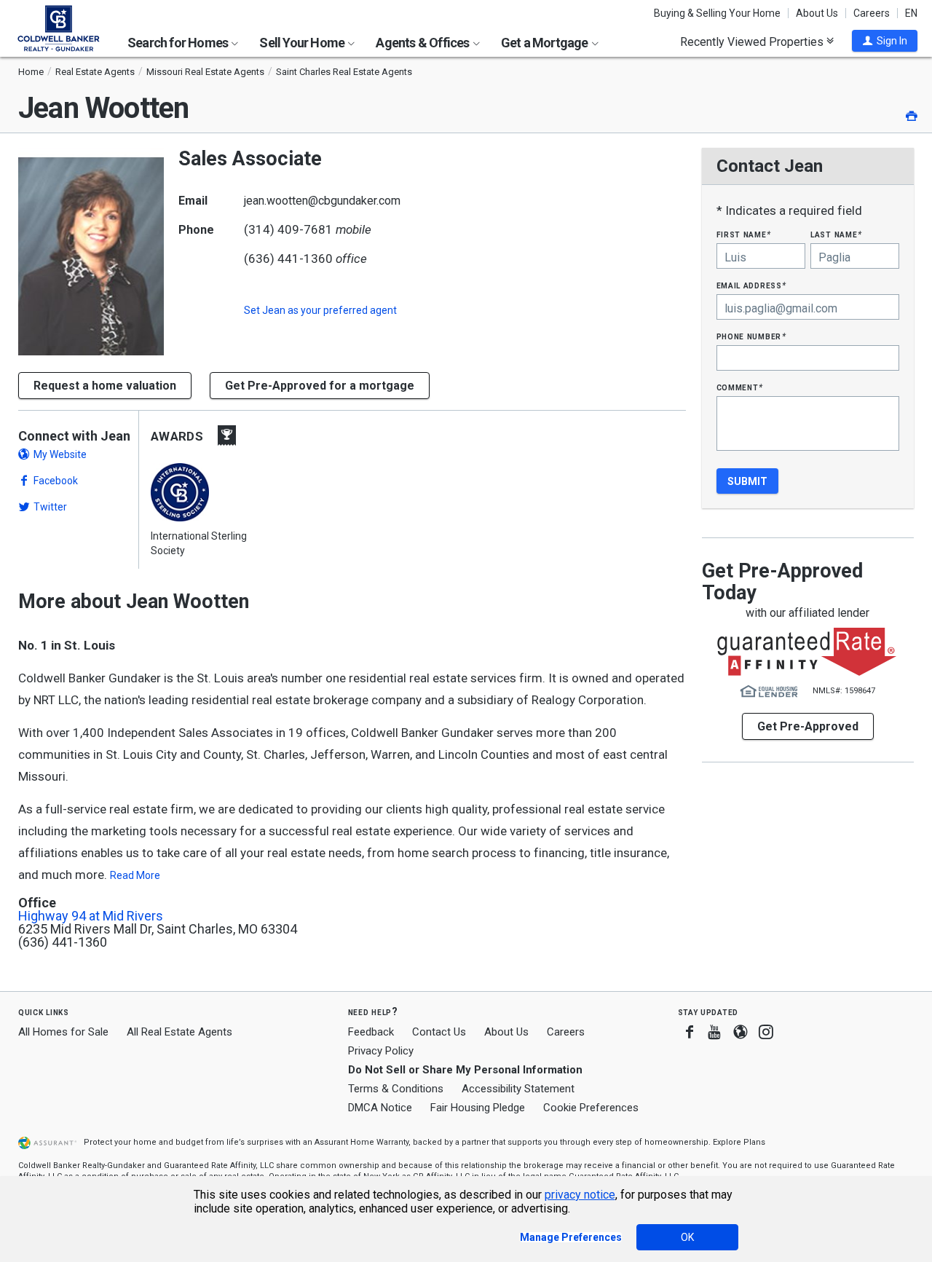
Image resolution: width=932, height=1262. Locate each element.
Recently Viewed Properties (753, 41)
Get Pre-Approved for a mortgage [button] (319, 386)
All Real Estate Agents (179, 1031)
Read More (135, 875)
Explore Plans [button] (739, 1142)
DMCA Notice (380, 1107)
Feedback (371, 1032)
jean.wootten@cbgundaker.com (322, 201)
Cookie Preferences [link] (591, 1107)
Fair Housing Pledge (477, 1107)
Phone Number (751, 336)
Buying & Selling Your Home (717, 13)
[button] (884, 41)
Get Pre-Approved (807, 726)
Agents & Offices (423, 42)
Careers (871, 13)
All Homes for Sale (63, 1031)
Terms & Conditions (395, 1088)
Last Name (836, 234)
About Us (817, 13)
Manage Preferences (571, 1237)
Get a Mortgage (546, 42)
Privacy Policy (381, 1050)
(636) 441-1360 (288, 258)
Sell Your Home (303, 42)
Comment (739, 387)
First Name (743, 234)
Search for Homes (178, 42)
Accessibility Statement (518, 1088)
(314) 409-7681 (288, 229)
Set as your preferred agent (320, 310)
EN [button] (911, 13)
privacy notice (580, 1195)
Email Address (751, 285)
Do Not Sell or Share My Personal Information (465, 1069)
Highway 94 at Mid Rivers (90, 916)
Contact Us (439, 1031)
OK (687, 1237)
